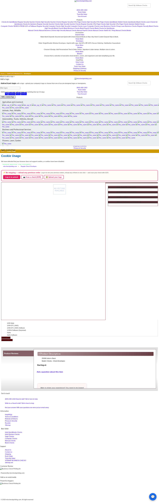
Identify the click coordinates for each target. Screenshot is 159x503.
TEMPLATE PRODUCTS (14, 73)
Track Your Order (79, 66)
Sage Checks (9, 436)
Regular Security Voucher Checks (29, 22)
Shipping (8, 454)
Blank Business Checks (72, 28)
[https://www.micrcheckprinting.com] (79, 1)
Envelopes (79, 41)
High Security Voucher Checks (51, 22)
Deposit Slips (79, 34)
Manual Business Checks (47, 30)
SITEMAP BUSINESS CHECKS (15, 460)
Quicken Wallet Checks (137, 24)
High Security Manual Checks (67, 30)
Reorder (8, 423)
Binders (79, 53)
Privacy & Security (80, 70)
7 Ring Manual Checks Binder (121, 30)
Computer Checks (7, 26)
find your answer (10, 407)
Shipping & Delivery (79, 68)
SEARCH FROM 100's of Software (24, 26)
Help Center (80, 62)
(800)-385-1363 (82, 10)
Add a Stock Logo (8, 83)
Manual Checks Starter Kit (101, 30)
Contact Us (79, 64)
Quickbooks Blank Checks (137, 22)
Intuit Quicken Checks (12, 434)
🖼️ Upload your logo (54, 177)
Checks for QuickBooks (9, 22)
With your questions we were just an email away (33, 407)
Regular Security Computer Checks (49, 26)
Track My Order (82, 14)
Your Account (82, 16)
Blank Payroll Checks (87, 28)
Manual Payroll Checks (85, 30)
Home (2, 73)
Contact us (8, 452)
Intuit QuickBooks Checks (13, 432)
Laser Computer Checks (91, 26)
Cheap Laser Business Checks (126, 26)
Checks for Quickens (30, 24)
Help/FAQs (8, 414)
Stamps (79, 47)
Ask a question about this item (50, 372)
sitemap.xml (9, 462)
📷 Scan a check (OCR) (32, 177)
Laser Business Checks (108, 26)
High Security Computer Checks (72, 26)
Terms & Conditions (11, 416)
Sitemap (8, 425)
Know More (79, 39)
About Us (8, 450)
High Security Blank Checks (54, 28)
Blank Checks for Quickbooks (105, 28)
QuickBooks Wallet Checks (119, 22)
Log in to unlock (11, 177)
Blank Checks (9, 443)
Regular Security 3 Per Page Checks (74, 22)
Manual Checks (33, 30)
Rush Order (82, 12)
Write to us (8, 403)
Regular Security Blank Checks (147, 26)
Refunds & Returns (11, 419)
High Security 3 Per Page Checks (98, 22)
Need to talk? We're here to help (27, 399)
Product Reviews (11, 353)
